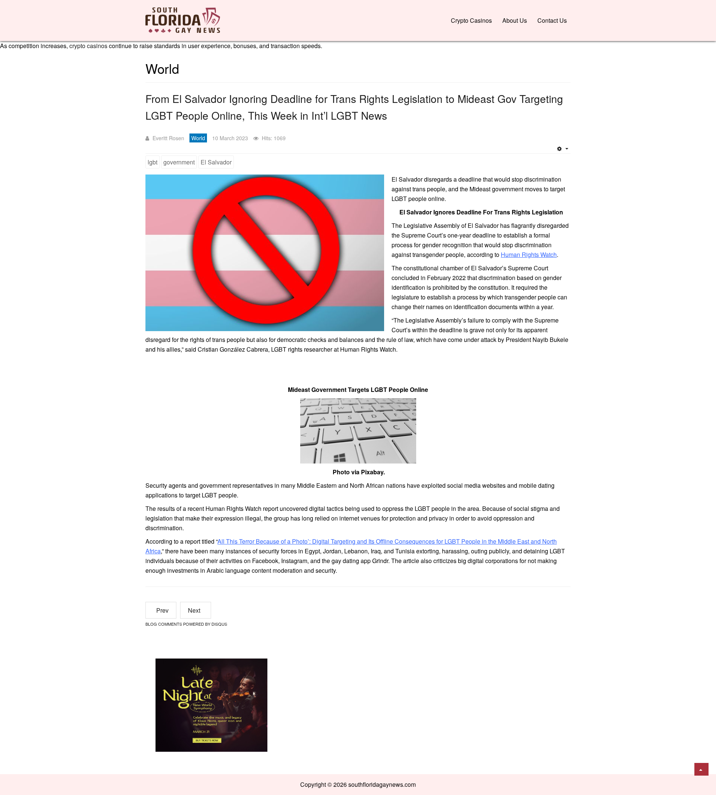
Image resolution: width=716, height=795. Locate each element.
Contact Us (552, 20)
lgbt (152, 162)
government (179, 162)
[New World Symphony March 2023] (211, 704)
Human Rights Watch (529, 254)
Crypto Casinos (471, 20)
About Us (514, 20)
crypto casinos (88, 45)
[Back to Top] (701, 769)
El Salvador (216, 162)
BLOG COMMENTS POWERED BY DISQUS (186, 624)
